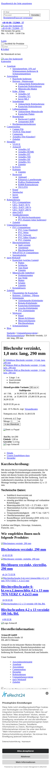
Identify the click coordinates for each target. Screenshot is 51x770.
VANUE (16, 144)
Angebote (11, 66)
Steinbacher (17, 192)
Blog (9, 328)
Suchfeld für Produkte (14, 43)
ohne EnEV (17, 212)
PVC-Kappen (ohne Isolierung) (32, 220)
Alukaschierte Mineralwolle (30, 111)
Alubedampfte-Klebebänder (30, 300)
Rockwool (17, 174)
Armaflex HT (24, 154)
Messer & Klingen (26, 318)
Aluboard (22, 177)
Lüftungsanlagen (19, 109)
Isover (15, 194)
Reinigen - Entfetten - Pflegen (25, 295)
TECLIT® (23, 187)
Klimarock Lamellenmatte (29, 179)
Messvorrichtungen (26, 320)
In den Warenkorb (12, 424)
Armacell (16, 147)
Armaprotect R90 (26, 121)
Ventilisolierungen (20, 215)
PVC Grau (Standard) (28, 230)
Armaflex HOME (26, 152)
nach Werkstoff (13, 257)
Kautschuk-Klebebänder (29, 305)
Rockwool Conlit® (26, 119)
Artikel (5, 49)
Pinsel (21, 315)
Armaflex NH (24, 157)
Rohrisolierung (13, 200)
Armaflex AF (24, 94)
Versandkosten (31, 409)
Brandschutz (18, 116)
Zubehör (16, 139)
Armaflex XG (24, 96)
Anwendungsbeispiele (22, 662)
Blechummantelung (21, 242)
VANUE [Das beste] (21, 131)
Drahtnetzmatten (25, 275)
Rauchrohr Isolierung (21, 79)
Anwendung (12, 76)
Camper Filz (18, 129)
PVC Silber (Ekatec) (27, 237)
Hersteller (11, 142)
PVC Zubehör (24, 240)
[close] (2, 687)
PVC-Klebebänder (26, 310)
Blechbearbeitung (26, 250)
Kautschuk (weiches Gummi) (25, 260)
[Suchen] (2, 43)
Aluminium (23, 247)
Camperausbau (13, 126)
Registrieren (8, 18)
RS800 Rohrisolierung (28, 184)
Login (4, 41)
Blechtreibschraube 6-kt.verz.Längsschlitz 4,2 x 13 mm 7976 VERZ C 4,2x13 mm (25, 590)
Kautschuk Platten (26, 114)
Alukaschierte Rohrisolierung (31, 84)
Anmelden (35, 15)
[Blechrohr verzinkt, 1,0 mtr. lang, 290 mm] (25, 362)
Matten (21, 280)
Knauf (15, 189)
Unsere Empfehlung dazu (18, 455)
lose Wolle (22, 278)
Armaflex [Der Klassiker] (23, 137)
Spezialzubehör (19, 255)
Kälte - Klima (18, 91)
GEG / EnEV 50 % (21, 205)
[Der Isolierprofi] (12, 26)
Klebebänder (18, 298)
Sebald (15, 197)
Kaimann (16, 169)
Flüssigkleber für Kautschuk (25, 293)
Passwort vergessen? (23, 18)
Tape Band (23, 268)
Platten (21, 263)
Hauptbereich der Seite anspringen (16, 3)
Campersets (17, 134)
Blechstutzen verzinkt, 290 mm (23, 549)
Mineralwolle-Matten (27, 89)
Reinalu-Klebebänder (27, 303)
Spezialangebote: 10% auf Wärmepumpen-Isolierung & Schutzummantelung (25, 71)
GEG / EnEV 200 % (21, 210)
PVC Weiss (23, 232)
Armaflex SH (24, 159)
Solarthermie (18, 101)
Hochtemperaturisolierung (24, 124)
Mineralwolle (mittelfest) (23, 273)
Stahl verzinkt (24, 245)
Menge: (7, 421)
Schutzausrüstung (20, 326)
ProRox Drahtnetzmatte (28, 182)
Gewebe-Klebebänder (28, 308)
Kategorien (6, 61)
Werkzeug (17, 313)
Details (10, 453)
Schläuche (22, 265)
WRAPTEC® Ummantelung (25, 252)
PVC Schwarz (24, 235)
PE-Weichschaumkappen (29, 217)
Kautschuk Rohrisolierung (30, 86)
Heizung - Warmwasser (22, 81)
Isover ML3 (23, 99)
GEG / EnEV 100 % (21, 207)
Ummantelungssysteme (17, 225)
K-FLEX (16, 167)
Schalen (21, 283)
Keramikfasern (19, 288)
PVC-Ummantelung (21, 202)
